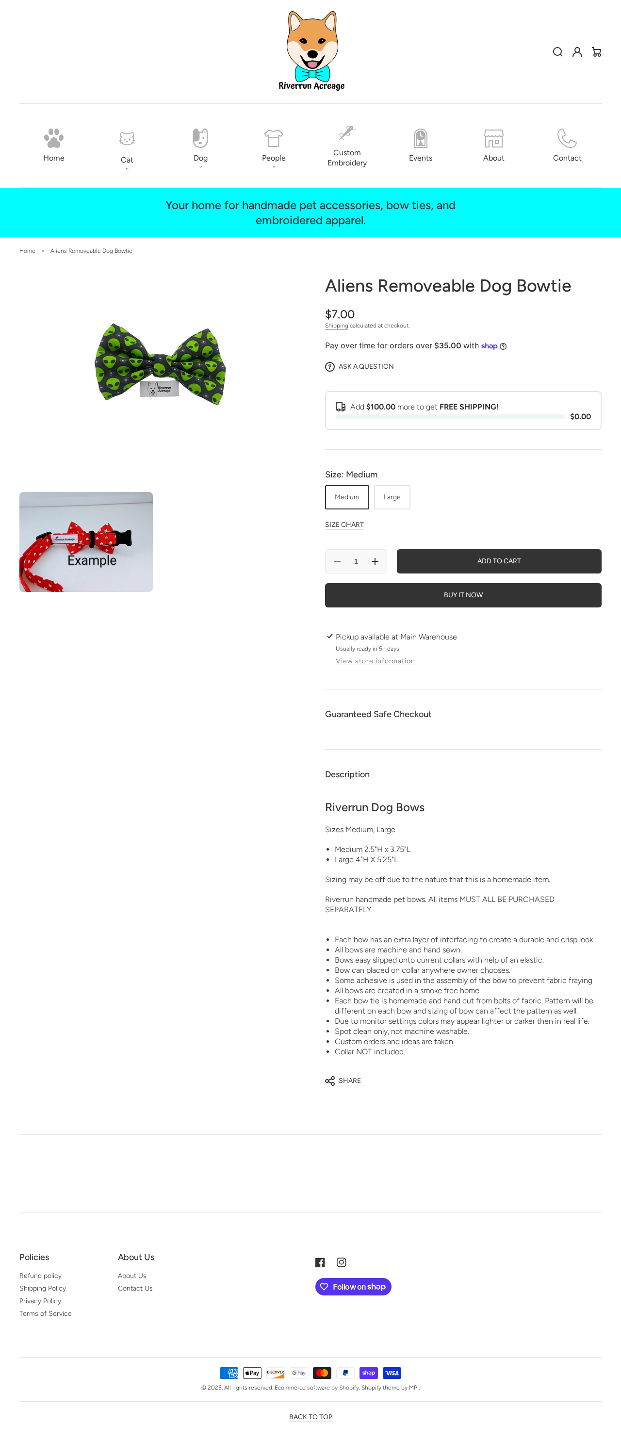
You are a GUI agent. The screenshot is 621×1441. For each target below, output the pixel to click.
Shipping (336, 325)
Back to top (310, 1417)
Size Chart (344, 525)
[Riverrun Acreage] (310, 52)
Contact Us (135, 1288)
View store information (375, 661)
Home (27, 250)
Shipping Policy (42, 1288)
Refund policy (40, 1276)
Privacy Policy (40, 1301)
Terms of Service (45, 1314)
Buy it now (463, 595)
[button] (127, 146)
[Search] (558, 52)
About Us (132, 1276)
